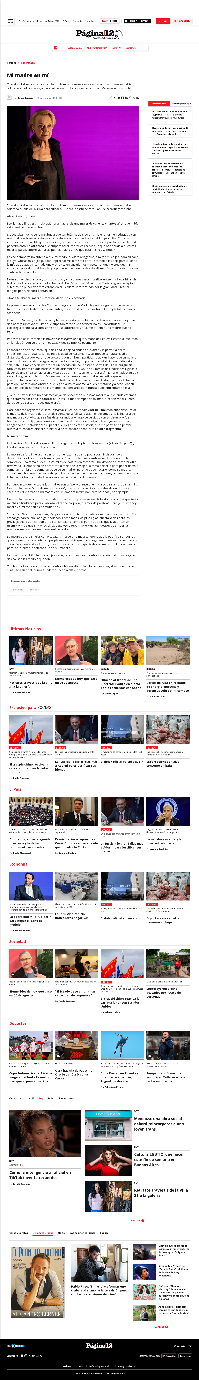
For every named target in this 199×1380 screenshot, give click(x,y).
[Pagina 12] (99, 34)
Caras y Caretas (18, 1233)
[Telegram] (41, 1356)
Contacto (79, 1366)
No (21, 1098)
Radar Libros (66, 1098)
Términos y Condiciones (125, 1366)
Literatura (34, 589)
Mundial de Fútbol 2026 (48, 21)
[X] (29, 1356)
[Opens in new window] (169, 1355)
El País (66, 21)
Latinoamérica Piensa (82, 1233)
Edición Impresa (26, 21)
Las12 (31, 1098)
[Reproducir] (126, 21)
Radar (51, 1098)
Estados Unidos (75, 47)
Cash (12, 1098)
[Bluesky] (33, 1356)
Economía (77, 21)
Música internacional (97, 47)
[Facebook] (22, 1355)
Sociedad (89, 21)
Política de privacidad (99, 1366)
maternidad (18, 589)
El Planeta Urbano (42, 1233)
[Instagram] (25, 1355)
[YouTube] (37, 1356)
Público (104, 1233)
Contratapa (28, 62)
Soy (41, 1098)
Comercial (180, 1346)
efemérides (116, 47)
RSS (190, 1346)
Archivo (67, 1366)
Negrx (61, 1233)
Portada (11, 62)
